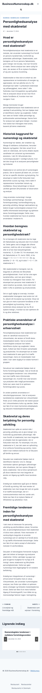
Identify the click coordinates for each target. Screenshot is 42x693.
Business (6, 18)
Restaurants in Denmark (21, 688)
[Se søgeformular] (21, 9)
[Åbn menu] (38, 3)
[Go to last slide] (5, 639)
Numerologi (15, 18)
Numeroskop (24, 18)
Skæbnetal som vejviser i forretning (32, 607)
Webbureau (34, 671)
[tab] (17, 651)
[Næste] (36, 639)
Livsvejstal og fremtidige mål (8, 607)
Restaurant (15, 684)
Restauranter (26, 684)
